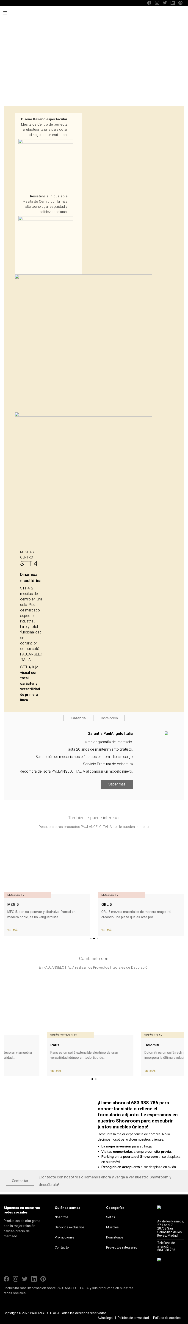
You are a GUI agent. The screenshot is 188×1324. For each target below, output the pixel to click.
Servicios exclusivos (70, 1227)
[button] (90, 938)
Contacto (62, 1247)
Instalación (109, 718)
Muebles (112, 1227)
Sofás (110, 1217)
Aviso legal (105, 1318)
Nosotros (62, 1217)
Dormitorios (115, 1237)
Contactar (20, 1181)
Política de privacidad (133, 1318)
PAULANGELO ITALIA (39, 15)
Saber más (116, 784)
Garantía (78, 718)
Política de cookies (167, 1318)
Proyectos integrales (121, 1247)
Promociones (65, 1237)
